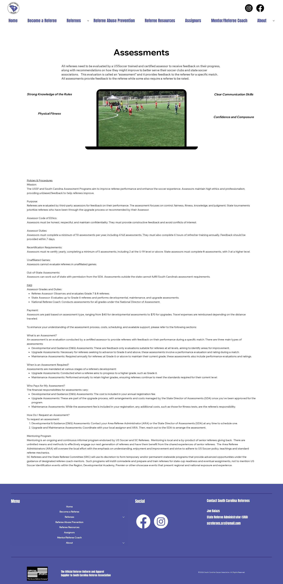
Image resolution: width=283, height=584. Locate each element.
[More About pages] (273, 21)
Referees (69, 516)
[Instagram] (249, 8)
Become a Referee (69, 511)
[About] (124, 543)
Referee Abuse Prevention (69, 522)
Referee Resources (69, 527)
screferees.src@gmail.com (224, 523)
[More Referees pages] (88, 21)
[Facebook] (260, 8)
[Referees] (124, 517)
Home (69, 506)
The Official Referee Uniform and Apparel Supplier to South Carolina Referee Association (86, 573)
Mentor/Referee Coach (69, 537)
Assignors (69, 532)
